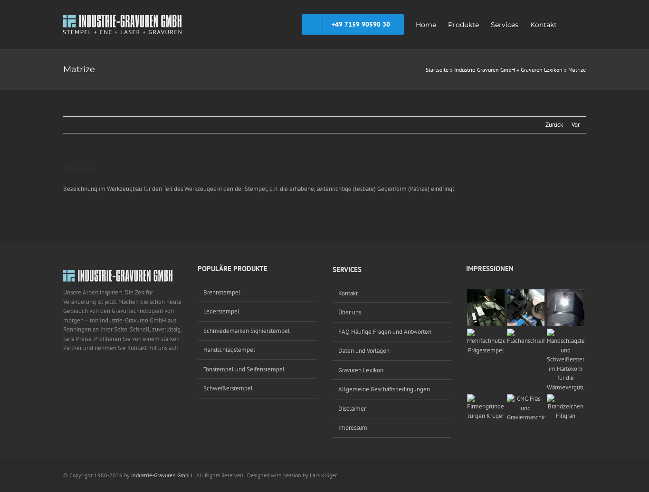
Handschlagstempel (229, 350)
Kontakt (348, 293)
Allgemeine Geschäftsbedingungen (384, 389)
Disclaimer (352, 409)
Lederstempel (221, 311)
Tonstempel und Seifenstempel (244, 369)
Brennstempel (221, 292)
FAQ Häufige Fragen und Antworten (384, 332)
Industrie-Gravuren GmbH (484, 69)
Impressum (352, 428)
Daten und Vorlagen (364, 351)
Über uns (349, 312)
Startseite (437, 69)
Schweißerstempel (228, 388)
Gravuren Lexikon (542, 69)
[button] (571, 24)
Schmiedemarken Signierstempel (246, 331)
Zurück (554, 125)
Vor (576, 125)
